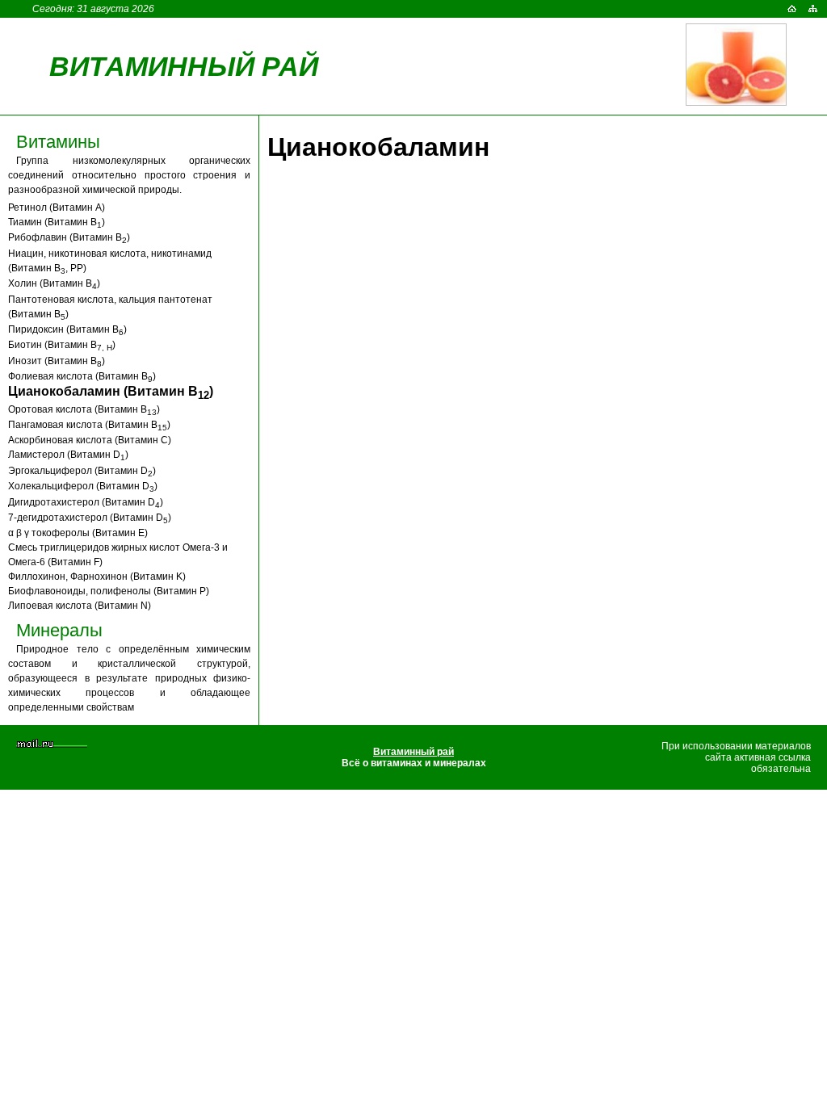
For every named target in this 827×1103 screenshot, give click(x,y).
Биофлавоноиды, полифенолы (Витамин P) (108, 591)
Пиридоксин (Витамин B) (67, 329)
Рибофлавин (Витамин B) (69, 237)
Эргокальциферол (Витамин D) (82, 470)
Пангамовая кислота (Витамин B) (89, 424)
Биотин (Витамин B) (61, 344)
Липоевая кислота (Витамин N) (79, 605)
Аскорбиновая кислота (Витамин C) (89, 440)
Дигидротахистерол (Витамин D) (85, 502)
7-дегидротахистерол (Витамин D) (89, 517)
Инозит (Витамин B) (56, 361)
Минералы (59, 630)
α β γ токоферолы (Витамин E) (78, 533)
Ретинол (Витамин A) (56, 207)
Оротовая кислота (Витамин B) (84, 409)
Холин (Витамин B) (54, 283)
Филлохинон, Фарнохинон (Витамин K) (97, 576)
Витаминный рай (183, 66)
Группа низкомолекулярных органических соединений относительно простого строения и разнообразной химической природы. (129, 175)
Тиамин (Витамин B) (56, 222)
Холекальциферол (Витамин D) (82, 486)
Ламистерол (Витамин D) (68, 454)
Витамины (58, 142)
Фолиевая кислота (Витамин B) (82, 376)
